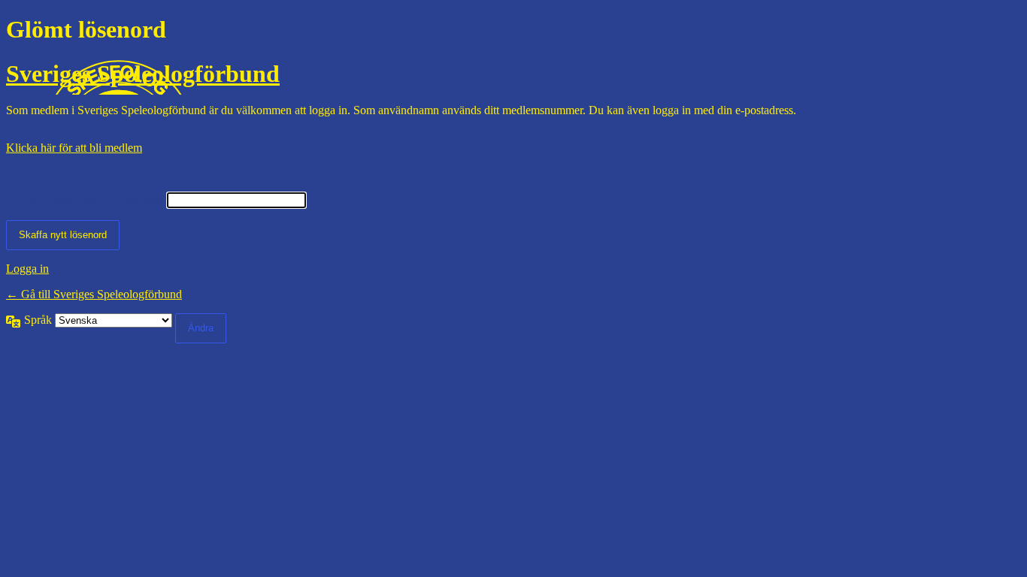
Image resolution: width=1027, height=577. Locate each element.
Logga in (27, 268)
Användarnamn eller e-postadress (85, 199)
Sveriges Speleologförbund (143, 73)
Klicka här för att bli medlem (74, 147)
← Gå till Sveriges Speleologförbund (94, 294)
